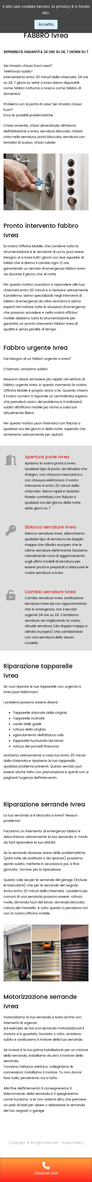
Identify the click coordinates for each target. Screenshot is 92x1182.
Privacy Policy (72, 1142)
